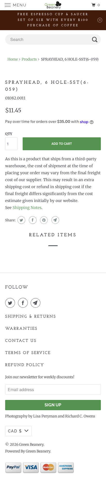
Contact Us (21, 341)
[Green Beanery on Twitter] (11, 303)
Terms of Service (28, 353)
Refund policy (24, 365)
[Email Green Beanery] (36, 303)
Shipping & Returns (30, 317)
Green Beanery (31, 444)
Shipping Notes (27, 207)
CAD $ (15, 431)
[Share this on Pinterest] (43, 220)
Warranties (21, 329)
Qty (8, 134)
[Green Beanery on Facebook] (24, 303)
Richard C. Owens (80, 416)
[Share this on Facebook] (32, 220)
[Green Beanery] (53, 5)
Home (12, 59)
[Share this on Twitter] (20, 220)
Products (29, 59)
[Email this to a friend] (54, 220)
